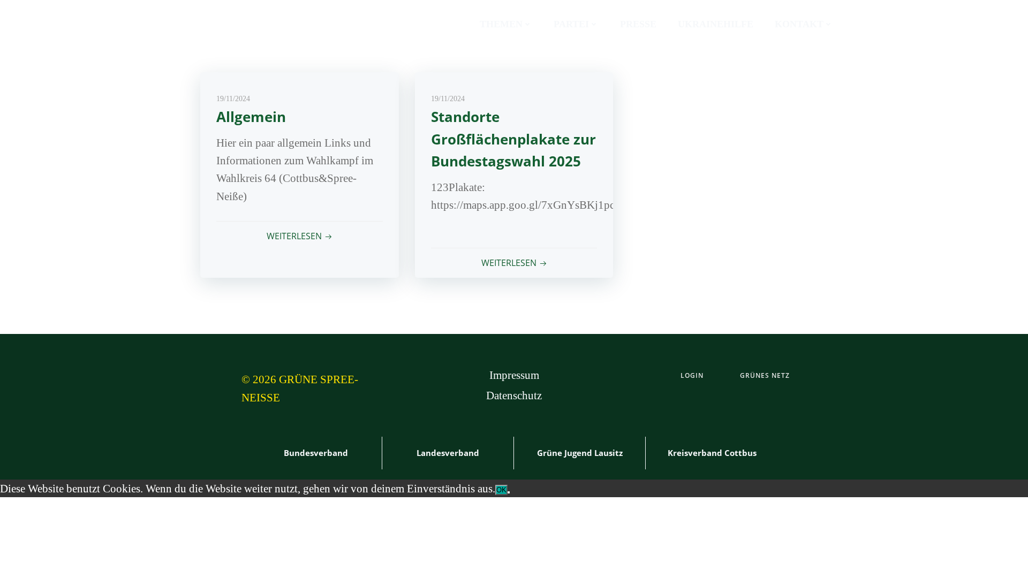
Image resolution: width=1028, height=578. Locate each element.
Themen (501, 24)
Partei (571, 24)
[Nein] (509, 492)
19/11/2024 (233, 99)
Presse (638, 24)
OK (501, 490)
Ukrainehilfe (715, 24)
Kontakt (799, 24)
